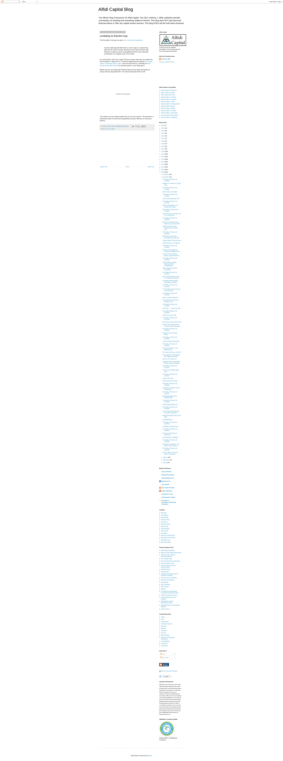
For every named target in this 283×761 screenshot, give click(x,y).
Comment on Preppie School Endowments (171, 388)
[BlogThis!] (138, 126)
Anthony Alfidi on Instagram (169, 117)
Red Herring (164, 526)
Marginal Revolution (168, 475)
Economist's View (167, 494)
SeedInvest (164, 643)
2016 (163, 151)
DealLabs (164, 626)
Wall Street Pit (166, 481)
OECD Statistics (165, 584)
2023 (163, 133)
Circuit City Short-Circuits (170, 381)
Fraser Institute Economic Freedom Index (168, 566)
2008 (163, 172)
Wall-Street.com (165, 540)
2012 (163, 162)
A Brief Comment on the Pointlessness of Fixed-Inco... (170, 228)
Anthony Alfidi (165, 59)
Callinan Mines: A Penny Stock (172, 240)
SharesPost (164, 646)
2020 (163, 141)
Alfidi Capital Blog (115, 9)
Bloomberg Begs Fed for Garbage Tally (170, 396)
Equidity (163, 628)
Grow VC (163, 633)
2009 (163, 169)
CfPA (162, 619)
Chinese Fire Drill (168, 378)
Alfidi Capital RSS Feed (168, 95)
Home (127, 167)
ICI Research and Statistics (169, 578)
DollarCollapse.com (168, 478)
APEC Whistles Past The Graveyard (170, 269)
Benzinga (164, 513)
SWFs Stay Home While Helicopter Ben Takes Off (171, 237)
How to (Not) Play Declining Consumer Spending (171, 412)
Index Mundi (164, 582)
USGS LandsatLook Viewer (169, 595)
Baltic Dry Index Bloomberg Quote (171, 552)
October (165, 457)
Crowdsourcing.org (166, 624)
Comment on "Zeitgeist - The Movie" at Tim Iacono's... (171, 445)
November (166, 177)
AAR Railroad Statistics (168, 550)
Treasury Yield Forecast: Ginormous (170, 434)
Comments (165, 657)
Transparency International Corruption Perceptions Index (169, 592)
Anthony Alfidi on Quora (168, 106)
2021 (163, 138)
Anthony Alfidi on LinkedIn (168, 99)
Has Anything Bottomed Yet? (171, 198)
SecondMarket (165, 641)
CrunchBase (164, 515)
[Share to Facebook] (143, 126)
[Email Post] (132, 126)
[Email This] (136, 126)
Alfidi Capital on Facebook (169, 90)
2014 (163, 156)
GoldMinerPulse (166, 569)
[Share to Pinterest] (145, 126)
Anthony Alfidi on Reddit (168, 108)
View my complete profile (166, 62)
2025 (163, 128)
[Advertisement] (127, 149)
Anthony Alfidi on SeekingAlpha (170, 104)
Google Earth (165, 571)
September (166, 460)
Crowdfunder (165, 621)
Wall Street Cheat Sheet (168, 537)
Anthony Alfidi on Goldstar (168, 110)
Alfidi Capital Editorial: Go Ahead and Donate (170, 206)
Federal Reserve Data (167, 563)
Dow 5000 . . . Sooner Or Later (172, 308)
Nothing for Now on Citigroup (171, 243)
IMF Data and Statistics (168, 580)
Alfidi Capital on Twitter (168, 92)
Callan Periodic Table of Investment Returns (168, 555)
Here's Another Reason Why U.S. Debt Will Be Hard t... (171, 277)
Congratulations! (167, 419)
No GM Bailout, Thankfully (170, 437)
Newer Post (103, 167)
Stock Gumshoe (167, 471)
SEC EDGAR (165, 587)
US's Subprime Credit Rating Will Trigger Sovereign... (171, 355)
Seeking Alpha (165, 528)
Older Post (151, 167)
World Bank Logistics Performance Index (167, 602)
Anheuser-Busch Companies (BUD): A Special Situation (171, 362)
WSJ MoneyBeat (166, 542)
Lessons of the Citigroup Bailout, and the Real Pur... (171, 254)
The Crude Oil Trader (168, 488)
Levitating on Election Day (170, 426)
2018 (163, 146)
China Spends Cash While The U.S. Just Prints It (172, 214)
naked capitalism (167, 491)
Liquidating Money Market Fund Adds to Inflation (170, 281)
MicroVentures (165, 635)
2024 (163, 130)
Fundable (164, 630)
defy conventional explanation (132, 40)
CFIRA (163, 617)
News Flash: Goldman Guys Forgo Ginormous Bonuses (171, 325)
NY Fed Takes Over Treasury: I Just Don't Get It (172, 289)
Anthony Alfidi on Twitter (168, 101)
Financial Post (165, 519)
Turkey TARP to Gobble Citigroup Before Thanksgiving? (170, 264)
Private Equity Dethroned (170, 404)
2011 (163, 164)
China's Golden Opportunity (171, 341)
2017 (163, 149)
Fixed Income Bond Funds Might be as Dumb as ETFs (171, 222)
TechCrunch (164, 531)
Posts (163, 654)
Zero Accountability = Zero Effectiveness (170, 348)
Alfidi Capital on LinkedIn (168, 97)
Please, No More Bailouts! (170, 297)
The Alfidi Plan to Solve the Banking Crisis (171, 300)
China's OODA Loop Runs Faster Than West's (170, 453)
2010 (163, 167)
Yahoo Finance (165, 609)
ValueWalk (164, 533)
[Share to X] (140, 126)
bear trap (107, 128)
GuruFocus (164, 522)
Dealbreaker (164, 517)
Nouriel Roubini (165, 524)
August (165, 462)
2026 (163, 125)
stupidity (112, 128)
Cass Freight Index (166, 559)
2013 (163, 159)
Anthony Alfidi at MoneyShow (169, 115)
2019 (163, 143)
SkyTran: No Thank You (170, 359)
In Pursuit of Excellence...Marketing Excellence (169, 502)
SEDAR (163, 589)
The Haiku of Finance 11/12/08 (172, 352)
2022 (163, 136)
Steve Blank (165, 484)
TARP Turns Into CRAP (169, 315)
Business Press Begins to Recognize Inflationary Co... (172, 250)
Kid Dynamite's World (168, 497)
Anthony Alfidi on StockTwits (169, 113)
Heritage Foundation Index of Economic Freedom (169, 574)
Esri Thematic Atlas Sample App (170, 561)
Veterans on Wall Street (168, 535)
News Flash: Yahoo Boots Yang (172, 322)
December (166, 174)
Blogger (149, 755)
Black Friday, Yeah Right (170, 192)
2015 (163, 154)
